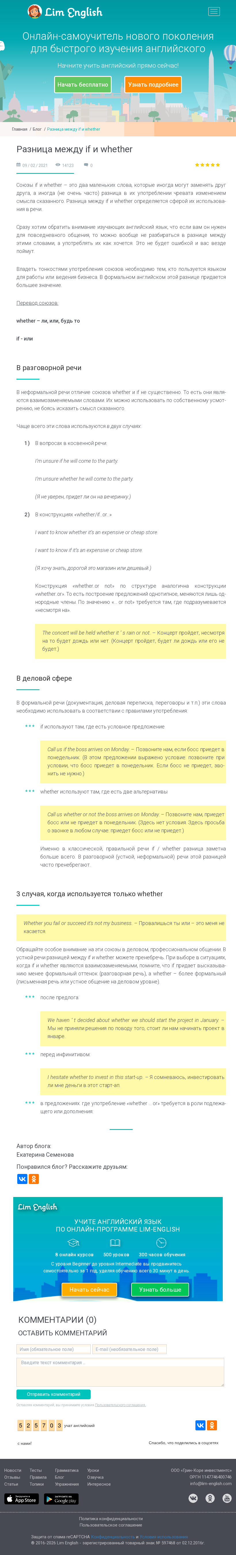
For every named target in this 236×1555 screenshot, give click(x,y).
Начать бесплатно (83, 84)
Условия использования (164, 1536)
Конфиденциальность (113, 1536)
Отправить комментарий (53, 1394)
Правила (38, 1477)
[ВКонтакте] (22, 1179)
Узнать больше (160, 1289)
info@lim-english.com (211, 1483)
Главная (19, 129)
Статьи (11, 1484)
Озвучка (95, 1477)
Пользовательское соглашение (110, 1525)
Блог (37, 129)
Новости (12, 1470)
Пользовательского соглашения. (120, 1405)
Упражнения (67, 1484)
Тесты (36, 1470)
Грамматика (67, 1470)
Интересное (99, 1484)
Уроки (93, 1470)
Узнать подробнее (153, 84)
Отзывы (12, 1477)
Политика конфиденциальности (111, 1518)
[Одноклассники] (34, 1179)
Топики (37, 1484)
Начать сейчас (89, 1289)
